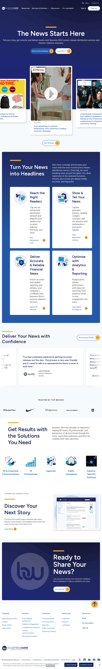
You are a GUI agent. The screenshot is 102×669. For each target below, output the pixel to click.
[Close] (99, 665)
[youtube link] (89, 660)
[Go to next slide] (96, 368)
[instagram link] (99, 660)
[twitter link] (79, 660)
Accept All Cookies (86, 664)
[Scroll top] (94, 604)
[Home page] (10, 8)
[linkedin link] (84, 660)
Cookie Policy (50, 665)
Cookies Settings (70, 664)
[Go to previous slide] (6, 368)
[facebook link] (94, 660)
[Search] (83, 3)
